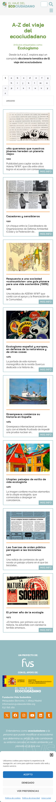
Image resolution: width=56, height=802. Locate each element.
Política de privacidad (31, 798)
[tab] (5, 77)
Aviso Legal (46, 798)
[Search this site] (44, 4)
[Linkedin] (40, 715)
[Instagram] (24, 715)
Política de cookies (13, 798)
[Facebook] (15, 715)
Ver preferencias (28, 791)
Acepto (28, 774)
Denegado (28, 782)
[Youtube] (32, 715)
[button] (51, 754)
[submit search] (51, 4)
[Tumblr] (49, 715)
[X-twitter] (7, 715)
